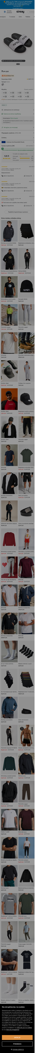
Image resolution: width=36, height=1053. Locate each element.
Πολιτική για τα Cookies (24, 1027)
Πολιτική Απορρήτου (12, 1029)
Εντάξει (17, 1037)
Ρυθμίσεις (17, 1044)
